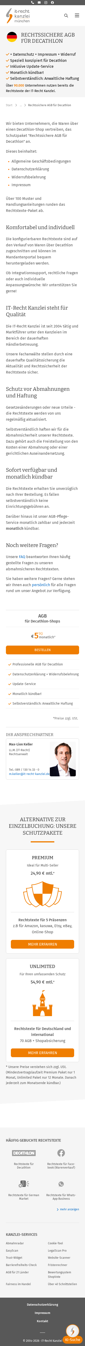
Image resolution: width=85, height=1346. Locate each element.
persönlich (41, 585)
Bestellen (42, 650)
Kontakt (42, 1321)
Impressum (42, 1312)
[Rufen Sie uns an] (32, 2)
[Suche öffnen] (66, 15)
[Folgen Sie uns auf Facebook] (52, 2)
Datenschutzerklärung (42, 1304)
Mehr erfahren (42, 944)
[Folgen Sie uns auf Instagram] (45, 2)
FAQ (22, 557)
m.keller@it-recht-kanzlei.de (29, 774)
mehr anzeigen (69, 1209)
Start (9, 105)
